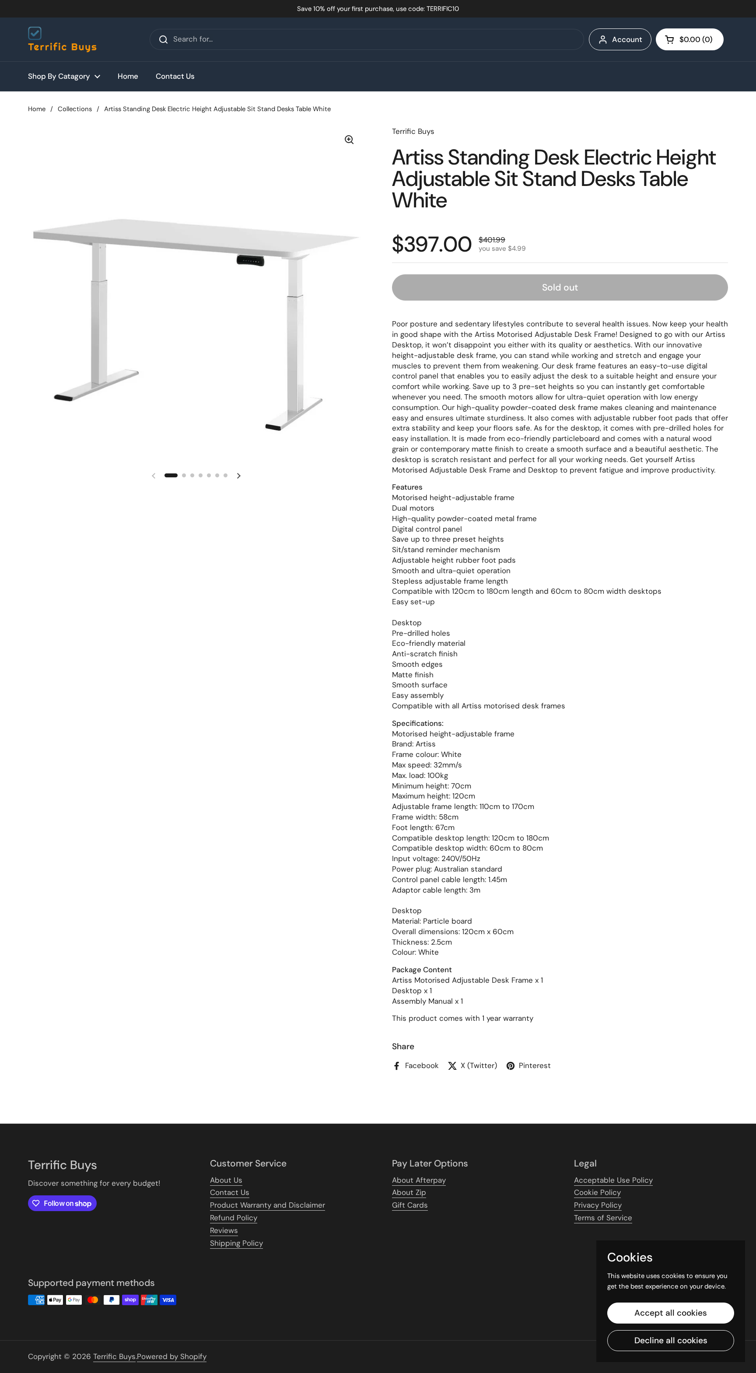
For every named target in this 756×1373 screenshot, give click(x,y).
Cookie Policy (597, 1192)
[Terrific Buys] (62, 39)
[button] (690, 39)
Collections (75, 109)
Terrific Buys (114, 1356)
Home (37, 109)
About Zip (409, 1192)
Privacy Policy (598, 1205)
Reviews (224, 1230)
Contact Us (229, 1192)
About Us (226, 1180)
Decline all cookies (670, 1340)
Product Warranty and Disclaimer (267, 1205)
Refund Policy (233, 1217)
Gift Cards (410, 1205)
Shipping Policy (236, 1243)
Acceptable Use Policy (613, 1180)
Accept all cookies (670, 1312)
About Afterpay (419, 1180)
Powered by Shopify (171, 1356)
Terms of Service (603, 1217)
